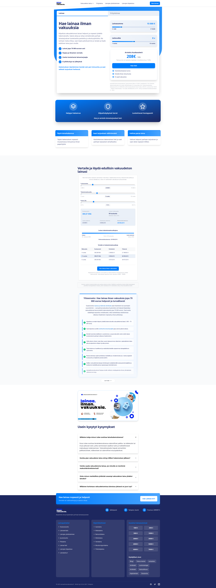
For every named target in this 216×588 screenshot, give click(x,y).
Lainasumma (117, 23)
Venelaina (98, 542)
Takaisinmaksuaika (86, 192)
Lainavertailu (64, 530)
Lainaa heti (63, 545)
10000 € (150, 533)
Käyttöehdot (134, 573)
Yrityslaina (99, 3)
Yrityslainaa (115, 13)
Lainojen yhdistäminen (112, 3)
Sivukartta (144, 573)
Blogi (131, 561)
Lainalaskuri (64, 553)
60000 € (135, 549)
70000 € (150, 549)
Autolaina (98, 527)
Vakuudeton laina (86, 3)
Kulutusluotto (64, 527)
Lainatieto (152, 561)
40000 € (135, 544)
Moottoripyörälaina (101, 545)
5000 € (136, 533)
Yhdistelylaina (99, 549)
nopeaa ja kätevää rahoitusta (102, 305)
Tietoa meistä (141, 561)
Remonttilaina (99, 534)
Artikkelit (133, 565)
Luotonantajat (143, 565)
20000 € (135, 539)
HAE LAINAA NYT (148, 499)
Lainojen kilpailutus (128, 3)
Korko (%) (83, 200)
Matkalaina (99, 530)
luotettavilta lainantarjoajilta (106, 328)
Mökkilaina (98, 538)
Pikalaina (63, 542)
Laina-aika (116, 38)
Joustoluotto (64, 538)
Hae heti (133, 66)
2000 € (151, 528)
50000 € (150, 544)
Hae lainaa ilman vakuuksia (108, 268)
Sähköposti (113, 510)
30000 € (150, 539)
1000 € (136, 528)
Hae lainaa (155, 3)
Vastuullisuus (143, 569)
